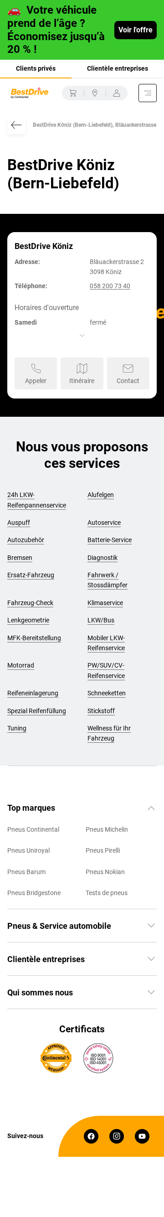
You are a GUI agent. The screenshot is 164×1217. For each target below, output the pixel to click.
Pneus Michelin (107, 829)
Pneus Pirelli (103, 850)
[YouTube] (142, 1136)
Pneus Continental (33, 829)
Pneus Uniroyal (28, 850)
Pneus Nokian (105, 871)
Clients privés (36, 68)
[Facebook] (91, 1136)
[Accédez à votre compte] (117, 93)
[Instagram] (116, 1136)
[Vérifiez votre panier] (73, 93)
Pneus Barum (26, 871)
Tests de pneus (107, 892)
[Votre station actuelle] (95, 93)
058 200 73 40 (110, 286)
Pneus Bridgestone (34, 892)
